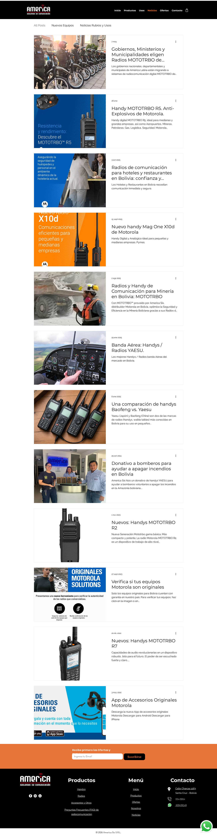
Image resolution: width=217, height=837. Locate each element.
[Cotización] (186, 10)
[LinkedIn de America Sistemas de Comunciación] (40, 795)
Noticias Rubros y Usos (95, 25)
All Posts (39, 25)
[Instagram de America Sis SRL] (35, 795)
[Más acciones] (177, 42)
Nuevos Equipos (63, 25)
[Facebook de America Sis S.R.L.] (30, 795)
